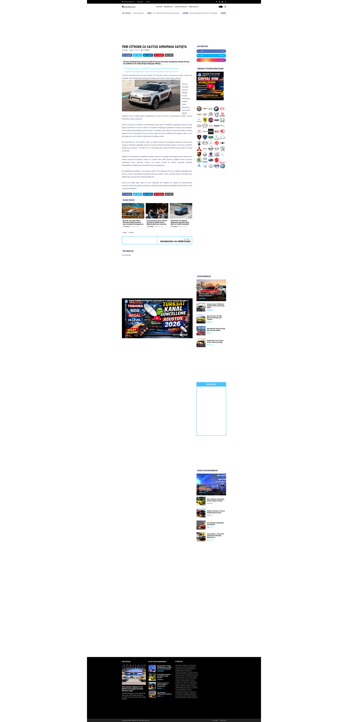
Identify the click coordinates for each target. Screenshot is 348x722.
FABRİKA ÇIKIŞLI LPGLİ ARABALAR (183, 670)
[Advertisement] (174, 28)
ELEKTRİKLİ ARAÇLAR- (181, 6)
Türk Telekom (193, 682)
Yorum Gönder (126, 255)
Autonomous (192, 665)
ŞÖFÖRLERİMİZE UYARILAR (189, 694)
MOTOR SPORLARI (180, 675)
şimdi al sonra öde (192, 697)
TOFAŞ (177, 680)
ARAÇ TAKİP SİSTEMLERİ (181, 665)
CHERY (196, 13)
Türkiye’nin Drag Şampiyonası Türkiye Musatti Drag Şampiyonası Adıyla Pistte (151, 71)
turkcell (186, 692)
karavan (195, 687)
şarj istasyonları (180, 697)
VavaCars (182, 685)
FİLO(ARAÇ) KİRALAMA (181, 673)
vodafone (192, 692)
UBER (177, 685)
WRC (188, 685)
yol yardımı (179, 694)
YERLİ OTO (193, 685)
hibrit (189, 687)
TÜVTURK (186, 682)
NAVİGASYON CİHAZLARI (191, 675)
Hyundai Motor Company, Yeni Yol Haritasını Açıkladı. (176, 13)
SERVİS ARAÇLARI (180, 677)
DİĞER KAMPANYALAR (190, 668)
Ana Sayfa (215, 720)
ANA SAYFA (159, 6)
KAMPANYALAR (168, 6)
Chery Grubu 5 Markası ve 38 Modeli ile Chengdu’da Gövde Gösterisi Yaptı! (132, 689)
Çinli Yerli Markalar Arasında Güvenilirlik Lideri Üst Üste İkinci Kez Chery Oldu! (220, 13)
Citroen (184, 93)
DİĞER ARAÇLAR (193, 6)
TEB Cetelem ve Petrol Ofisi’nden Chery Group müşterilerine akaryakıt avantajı (151, 68)
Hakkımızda (140, 1)
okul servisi (179, 692)
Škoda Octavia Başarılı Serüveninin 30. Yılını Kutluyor (137, 13)
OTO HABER (146, 50)
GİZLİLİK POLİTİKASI (192, 673)
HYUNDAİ (157, 13)
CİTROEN (125, 232)
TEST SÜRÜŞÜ (193, 677)
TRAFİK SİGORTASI (185, 680)
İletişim (148, 1)
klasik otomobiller (181, 689)
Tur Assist (179, 682)
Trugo (192, 680)
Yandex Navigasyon (181, 687)
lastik (189, 689)
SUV (187, 677)
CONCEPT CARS (179, 668)
